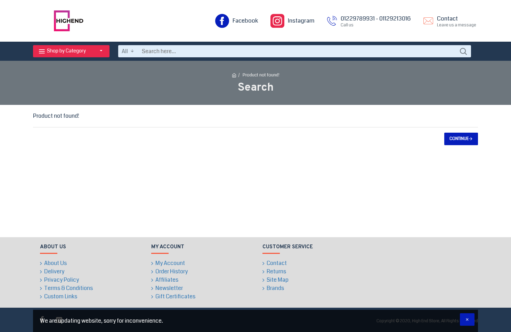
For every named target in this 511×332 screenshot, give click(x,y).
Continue (459, 139)
